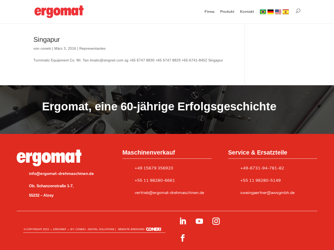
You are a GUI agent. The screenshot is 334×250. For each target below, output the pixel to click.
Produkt (227, 12)
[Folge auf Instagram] (216, 221)
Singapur (46, 39)
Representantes (92, 48)
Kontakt (247, 12)
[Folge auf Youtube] (199, 221)
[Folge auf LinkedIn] (182, 221)
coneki (45, 48)
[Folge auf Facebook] (182, 238)
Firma (209, 12)
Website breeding (131, 229)
